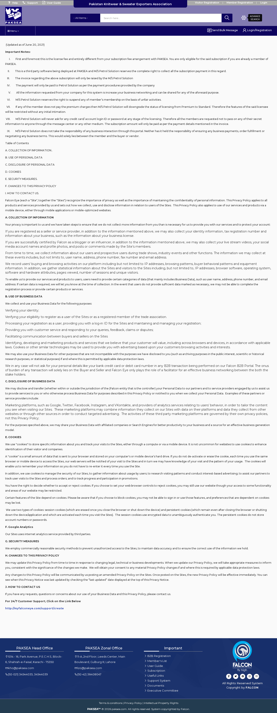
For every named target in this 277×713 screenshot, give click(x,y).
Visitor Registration (207, 2)
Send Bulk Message (225, 30)
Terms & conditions (110, 703)
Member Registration (240, 2)
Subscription (156, 670)
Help (15, 2)
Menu (13, 30)
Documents (155, 685)
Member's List (157, 661)
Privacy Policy (133, 703)
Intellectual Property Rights (161, 703)
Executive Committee (162, 690)
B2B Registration (159, 656)
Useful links (155, 675)
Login (263, 2)
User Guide (53, 2)
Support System (158, 680)
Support (32, 2)
